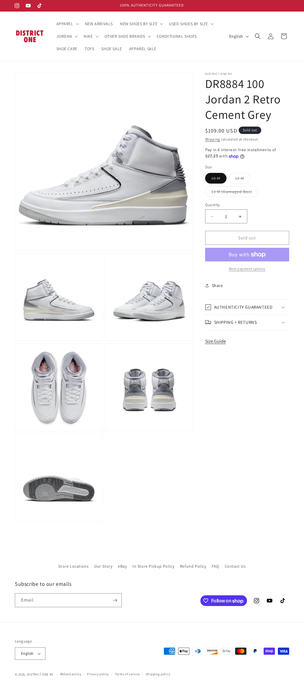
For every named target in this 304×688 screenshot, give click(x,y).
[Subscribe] (114, 600)
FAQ (215, 566)
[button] (67, 24)
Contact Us (235, 566)
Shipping (212, 139)
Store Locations (73, 566)
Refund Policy (193, 566)
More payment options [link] (247, 268)
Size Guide (215, 341)
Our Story (103, 566)
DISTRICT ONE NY (40, 674)
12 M (242, 179)
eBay (122, 566)
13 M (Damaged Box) (234, 193)
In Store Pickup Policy (153, 566)
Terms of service (127, 674)
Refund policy (70, 674)
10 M (219, 179)
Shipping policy (158, 674)
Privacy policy (98, 674)
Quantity (212, 204)
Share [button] (217, 285)
